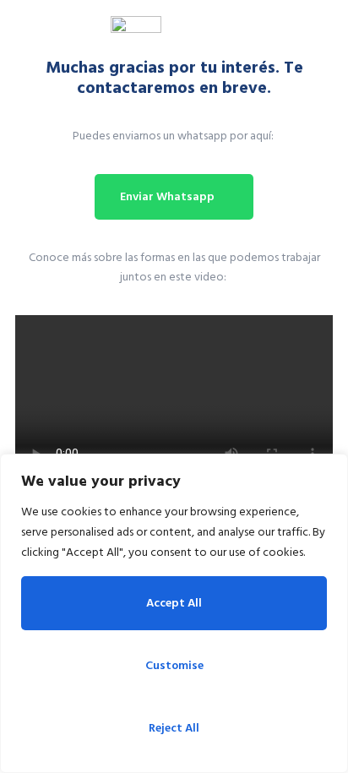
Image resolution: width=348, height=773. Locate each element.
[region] (174, 613)
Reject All (174, 728)
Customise (174, 665)
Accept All (174, 602)
